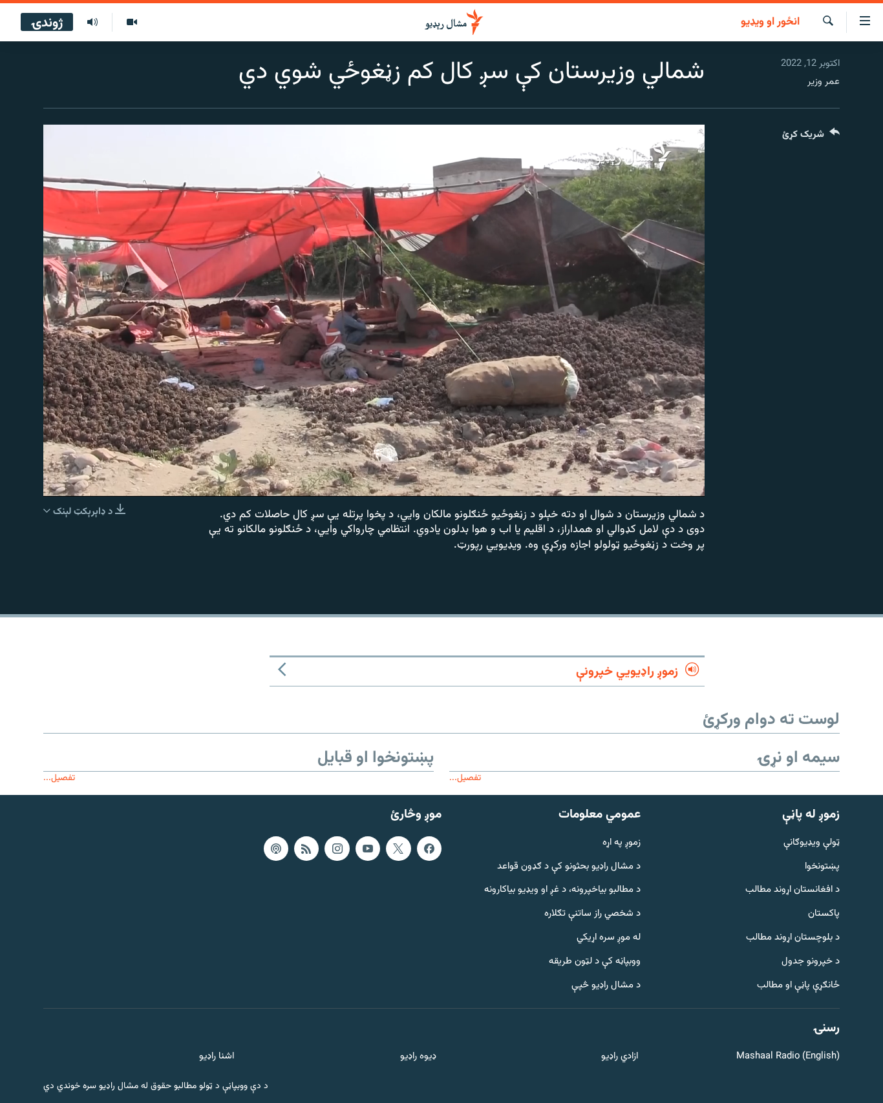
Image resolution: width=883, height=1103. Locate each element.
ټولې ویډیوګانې (811, 843)
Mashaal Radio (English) (788, 1057)
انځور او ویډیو (770, 22)
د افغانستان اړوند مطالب (792, 890)
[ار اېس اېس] (306, 848)
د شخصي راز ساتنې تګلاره (592, 914)
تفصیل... (465, 778)
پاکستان (824, 914)
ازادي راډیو (619, 1057)
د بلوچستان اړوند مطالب (793, 938)
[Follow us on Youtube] (368, 848)
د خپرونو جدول (811, 962)
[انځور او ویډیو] (131, 22)
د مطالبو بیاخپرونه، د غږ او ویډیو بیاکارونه (562, 890)
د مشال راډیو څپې (606, 986)
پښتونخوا (822, 866)
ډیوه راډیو (418, 1057)
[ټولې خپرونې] (92, 22)
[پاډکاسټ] (276, 848)
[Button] (811, 137)
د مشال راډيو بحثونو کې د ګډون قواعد (569, 866)
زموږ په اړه (621, 843)
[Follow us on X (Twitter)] (398, 848)
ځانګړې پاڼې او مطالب (798, 986)
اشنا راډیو (216, 1057)
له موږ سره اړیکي (609, 938)
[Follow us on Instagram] (336, 848)
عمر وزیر (823, 81)
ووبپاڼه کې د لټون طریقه (595, 962)
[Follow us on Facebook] (429, 848)
